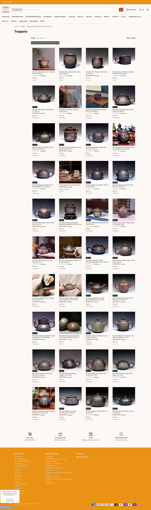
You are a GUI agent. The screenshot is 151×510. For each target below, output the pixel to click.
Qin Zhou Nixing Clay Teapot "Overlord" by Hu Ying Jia (67, 412)
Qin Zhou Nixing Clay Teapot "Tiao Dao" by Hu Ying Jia (123, 185)
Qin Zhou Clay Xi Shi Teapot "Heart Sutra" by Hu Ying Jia (42, 148)
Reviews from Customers (52, 477)
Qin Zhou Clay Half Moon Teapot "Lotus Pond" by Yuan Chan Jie (69, 298)
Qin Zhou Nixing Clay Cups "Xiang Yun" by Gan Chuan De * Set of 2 (69, 336)
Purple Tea (115, 17)
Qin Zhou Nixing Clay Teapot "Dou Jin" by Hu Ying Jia (96, 148)
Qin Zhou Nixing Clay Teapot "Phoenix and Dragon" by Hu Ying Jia (97, 261)
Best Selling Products (17, 17)
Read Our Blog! (49, 483)
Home (16, 26)
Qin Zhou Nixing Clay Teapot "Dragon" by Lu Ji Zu (67, 374)
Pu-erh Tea (72, 17)
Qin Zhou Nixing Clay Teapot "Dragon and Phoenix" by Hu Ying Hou (43, 336)
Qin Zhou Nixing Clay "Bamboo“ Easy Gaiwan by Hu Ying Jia (70, 148)
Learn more (10, 500)
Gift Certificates (34, 21)
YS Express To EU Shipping (53, 463)
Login (142, 9)
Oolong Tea (98, 17)
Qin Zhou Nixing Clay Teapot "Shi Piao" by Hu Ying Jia (42, 374)
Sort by (33, 38)
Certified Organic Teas (135, 17)
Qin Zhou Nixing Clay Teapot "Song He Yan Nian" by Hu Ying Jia (123, 148)
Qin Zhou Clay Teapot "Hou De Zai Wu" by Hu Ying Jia (123, 110)
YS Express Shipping (51, 461)
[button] (12, 507)
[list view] (135, 38)
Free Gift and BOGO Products (33, 17)
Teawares (13, 21)
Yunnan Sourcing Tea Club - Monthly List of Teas (59, 479)
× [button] (18, 489)
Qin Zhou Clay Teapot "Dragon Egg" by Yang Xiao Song (123, 223)
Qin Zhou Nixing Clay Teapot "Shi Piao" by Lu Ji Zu (122, 374)
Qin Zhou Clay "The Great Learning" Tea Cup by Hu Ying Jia (123, 72)
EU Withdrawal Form (51, 466)
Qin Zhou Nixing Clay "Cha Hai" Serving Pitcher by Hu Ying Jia (95, 298)
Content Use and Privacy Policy (54, 468)
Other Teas (5, 21)
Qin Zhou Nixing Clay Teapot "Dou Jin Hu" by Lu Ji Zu (96, 374)
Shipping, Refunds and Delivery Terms (56, 459)
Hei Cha (123, 17)
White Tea (106, 17)
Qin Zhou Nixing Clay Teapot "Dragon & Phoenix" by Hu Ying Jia (43, 412)
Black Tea (80, 17)
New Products (6, 17)
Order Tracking (49, 470)
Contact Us (48, 481)
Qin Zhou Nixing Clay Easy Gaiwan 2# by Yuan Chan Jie (96, 110)
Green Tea (89, 17)
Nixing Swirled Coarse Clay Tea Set (69, 185)
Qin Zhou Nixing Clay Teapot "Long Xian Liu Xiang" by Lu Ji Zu (123, 336)
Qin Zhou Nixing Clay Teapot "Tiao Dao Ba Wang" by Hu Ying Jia (42, 185)
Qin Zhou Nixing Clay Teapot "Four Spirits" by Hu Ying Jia (123, 298)
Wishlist (42, 21)
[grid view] (133, 38)
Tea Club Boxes (47, 17)
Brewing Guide (49, 456)
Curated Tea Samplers (60, 17)
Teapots (22, 26)
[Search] (121, 9)
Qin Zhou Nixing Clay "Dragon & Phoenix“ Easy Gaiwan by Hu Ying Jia (70, 223)
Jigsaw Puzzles (23, 21)
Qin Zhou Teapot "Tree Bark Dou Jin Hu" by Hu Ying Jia (96, 336)
